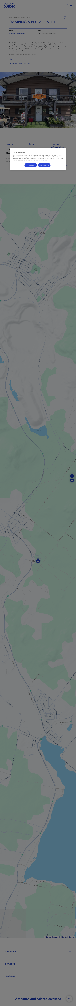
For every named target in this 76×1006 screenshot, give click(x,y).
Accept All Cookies (44, 165)
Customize (31, 165)
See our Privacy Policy (42, 160)
